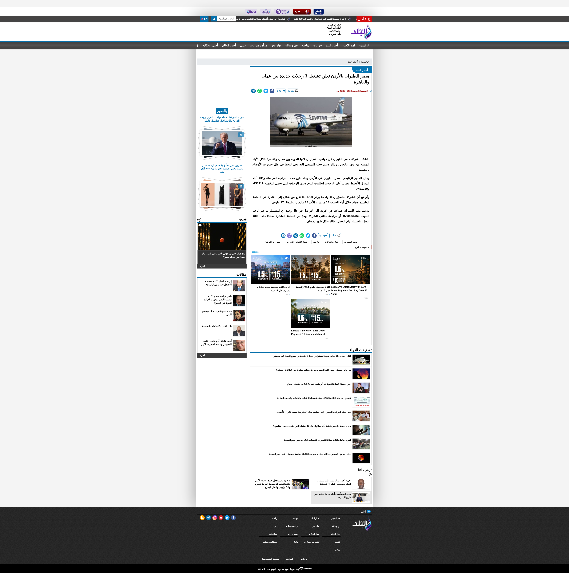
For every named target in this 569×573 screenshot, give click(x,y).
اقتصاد (338, 542)
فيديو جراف (293, 534)
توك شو (276, 45)
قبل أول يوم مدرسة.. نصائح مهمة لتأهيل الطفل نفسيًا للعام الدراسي (235, 19)
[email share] (253, 91)
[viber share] (289, 235)
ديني (243, 45)
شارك (279, 91)
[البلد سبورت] (302, 12)
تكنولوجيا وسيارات (311, 542)
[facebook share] (272, 91)
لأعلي (364, 511)
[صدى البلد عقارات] (265, 12)
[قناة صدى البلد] (319, 12)
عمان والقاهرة (332, 242)
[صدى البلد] (361, 31)
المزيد (202, 266)
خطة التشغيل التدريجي (297, 242)
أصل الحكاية (210, 45)
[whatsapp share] (259, 91)
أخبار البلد (332, 45)
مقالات (338, 550)
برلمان (295, 542)
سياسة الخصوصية (270, 559)
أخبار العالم (229, 45)
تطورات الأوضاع (272, 242)
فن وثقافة (291, 45)
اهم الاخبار (348, 45)
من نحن (303, 559)
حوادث (317, 45)
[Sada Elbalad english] (251, 12)
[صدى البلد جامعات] (282, 12)
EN (206, 19)
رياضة (305, 45)
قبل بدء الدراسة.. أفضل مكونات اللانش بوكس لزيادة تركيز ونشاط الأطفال (313, 19)
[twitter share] (265, 91)
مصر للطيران (350, 242)
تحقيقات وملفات (270, 542)
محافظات (273, 534)
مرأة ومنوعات (258, 45)
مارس (316, 242)
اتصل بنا (289, 559)
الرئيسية (364, 45)
